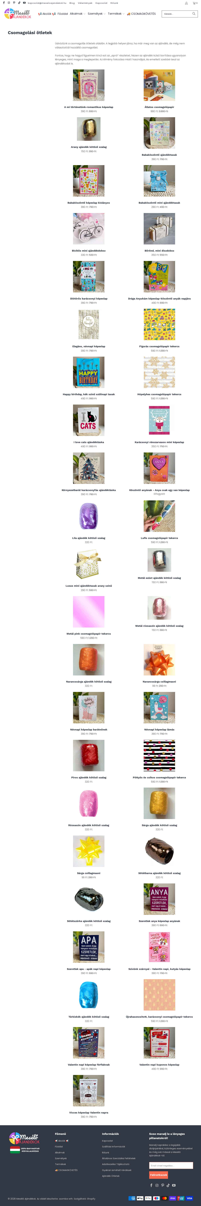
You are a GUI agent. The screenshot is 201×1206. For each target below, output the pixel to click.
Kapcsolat (101, 3)
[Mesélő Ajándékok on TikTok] (19, 3)
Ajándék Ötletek (111, 1176)
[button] (78, 14)
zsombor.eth (66, 1198)
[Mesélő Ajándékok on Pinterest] (14, 3)
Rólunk (114, 3)
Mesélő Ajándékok (26, 1198)
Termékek (60, 1164)
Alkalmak (60, 1152)
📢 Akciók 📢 (61, 1140)
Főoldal (59, 1146)
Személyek (61, 1158)
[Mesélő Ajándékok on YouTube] (24, 3)
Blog (72, 3)
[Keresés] (194, 14)
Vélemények (85, 3)
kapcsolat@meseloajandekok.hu (47, 3)
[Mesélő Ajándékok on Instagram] (8, 3)
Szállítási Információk (113, 1146)
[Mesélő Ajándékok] (17, 14)
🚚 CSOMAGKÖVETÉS (66, 1170)
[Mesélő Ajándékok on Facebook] (3, 3)
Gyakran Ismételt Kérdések (116, 1170)
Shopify (91, 1198)
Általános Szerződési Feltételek (119, 1158)
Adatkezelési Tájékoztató (115, 1164)
